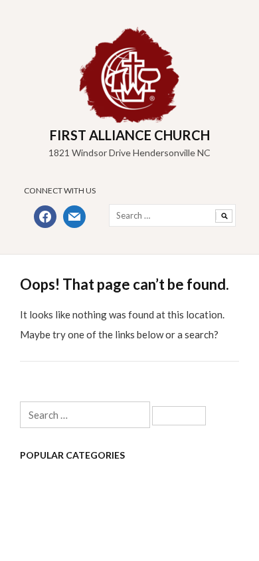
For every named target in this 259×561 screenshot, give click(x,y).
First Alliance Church (130, 135)
